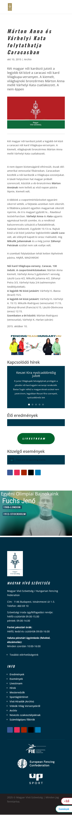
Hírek (13, 688)
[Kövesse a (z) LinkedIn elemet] (38, 472)
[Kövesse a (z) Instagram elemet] (17, 472)
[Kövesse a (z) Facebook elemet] (10, 472)
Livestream (34, 438)
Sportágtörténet (19, 697)
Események (16, 678)
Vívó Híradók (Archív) (22, 701)
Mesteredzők (17, 692)
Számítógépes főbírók (22, 719)
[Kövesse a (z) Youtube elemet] (24, 472)
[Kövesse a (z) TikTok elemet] (31, 472)
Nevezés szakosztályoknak (25, 715)
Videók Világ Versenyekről (25, 706)
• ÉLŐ (66, 801)
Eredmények (17, 674)
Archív (27, 59)
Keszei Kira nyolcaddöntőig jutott (36, 374)
